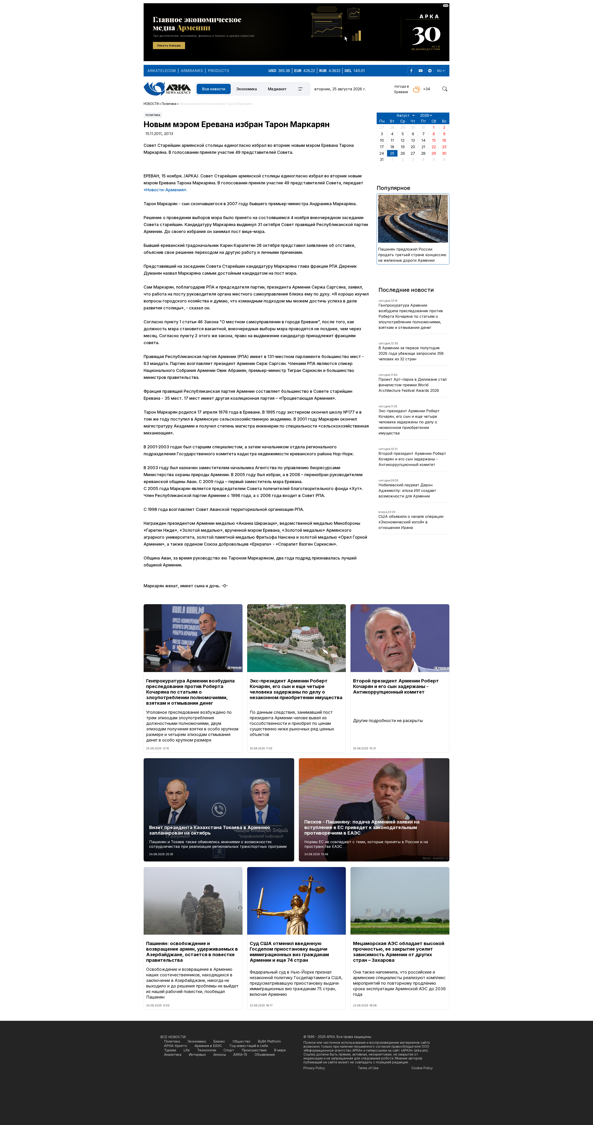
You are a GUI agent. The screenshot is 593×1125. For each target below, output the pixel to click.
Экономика (246, 89)
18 (392, 147)
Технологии (206, 1050)
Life (186, 1050)
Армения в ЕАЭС (208, 1045)
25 (392, 153)
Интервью (197, 1054)
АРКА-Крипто (175, 1045)
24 (381, 153)
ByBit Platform (269, 1041)
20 (413, 147)
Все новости (213, 89)
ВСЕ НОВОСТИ (173, 1037)
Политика (152, 115)
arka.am (421, 1050)
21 (423, 147)
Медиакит (277, 89)
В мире (280, 1050)
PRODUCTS (218, 70)
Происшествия (254, 1050)
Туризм (170, 1050)
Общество (241, 1041)
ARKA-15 (240, 1054)
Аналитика (172, 1054)
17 (382, 147)
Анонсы (219, 1054)
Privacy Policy (314, 1068)
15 (434, 140)
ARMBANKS (192, 70)
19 (403, 147)
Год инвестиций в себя (249, 1045)
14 (423, 140)
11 (392, 140)
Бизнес (219, 1041)
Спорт (229, 1050)
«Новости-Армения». (165, 189)
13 (413, 140)
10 (382, 140)
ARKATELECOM (161, 70)
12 (402, 140)
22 (434, 147)
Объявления (265, 1054)
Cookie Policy (422, 1068)
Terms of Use (368, 1068)
